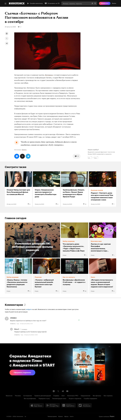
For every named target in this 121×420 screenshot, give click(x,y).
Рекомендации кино (59, 398)
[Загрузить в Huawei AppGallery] (68, 405)
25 (85, 204)
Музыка (60, 416)
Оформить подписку (22, 373)
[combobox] (75, 3)
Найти (95, 3)
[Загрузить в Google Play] (52, 405)
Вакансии (9, 395)
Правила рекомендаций (42, 395)
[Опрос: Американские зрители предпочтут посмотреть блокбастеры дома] (46, 189)
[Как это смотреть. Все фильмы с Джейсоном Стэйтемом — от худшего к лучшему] (74, 276)
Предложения (85, 395)
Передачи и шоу (44, 398)
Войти (114, 3)
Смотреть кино (105, 3)
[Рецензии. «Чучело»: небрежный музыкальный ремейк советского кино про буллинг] (46, 276)
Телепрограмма (52, 416)
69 (85, 291)
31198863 (13, 318)
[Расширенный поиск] (92, 3)
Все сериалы (108, 395)
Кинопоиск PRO (72, 395)
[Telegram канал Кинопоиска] (63, 391)
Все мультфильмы (30, 398)
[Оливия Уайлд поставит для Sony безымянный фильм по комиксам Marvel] (18, 189)
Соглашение (27, 395)
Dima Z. (16, 329)
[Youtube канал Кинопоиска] (67, 391)
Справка (56, 395)
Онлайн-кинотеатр (36, 3)
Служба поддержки (90, 398)
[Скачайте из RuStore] (84, 405)
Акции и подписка (75, 398)
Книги (71, 416)
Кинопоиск (20, 416)
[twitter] (7, 38)
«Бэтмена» (49, 74)
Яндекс (112, 416)
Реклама (18, 395)
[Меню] (5, 3)
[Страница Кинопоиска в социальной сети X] (58, 391)
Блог (63, 395)
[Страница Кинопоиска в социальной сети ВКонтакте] (54, 391)
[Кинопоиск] (16, 3)
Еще (18, 323)
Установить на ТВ (53, 3)
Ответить (13, 323)
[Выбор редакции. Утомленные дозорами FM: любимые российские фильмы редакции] (32, 240)
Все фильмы (97, 395)
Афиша (66, 416)
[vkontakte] (7, 33)
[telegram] (7, 43)
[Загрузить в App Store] (36, 405)
